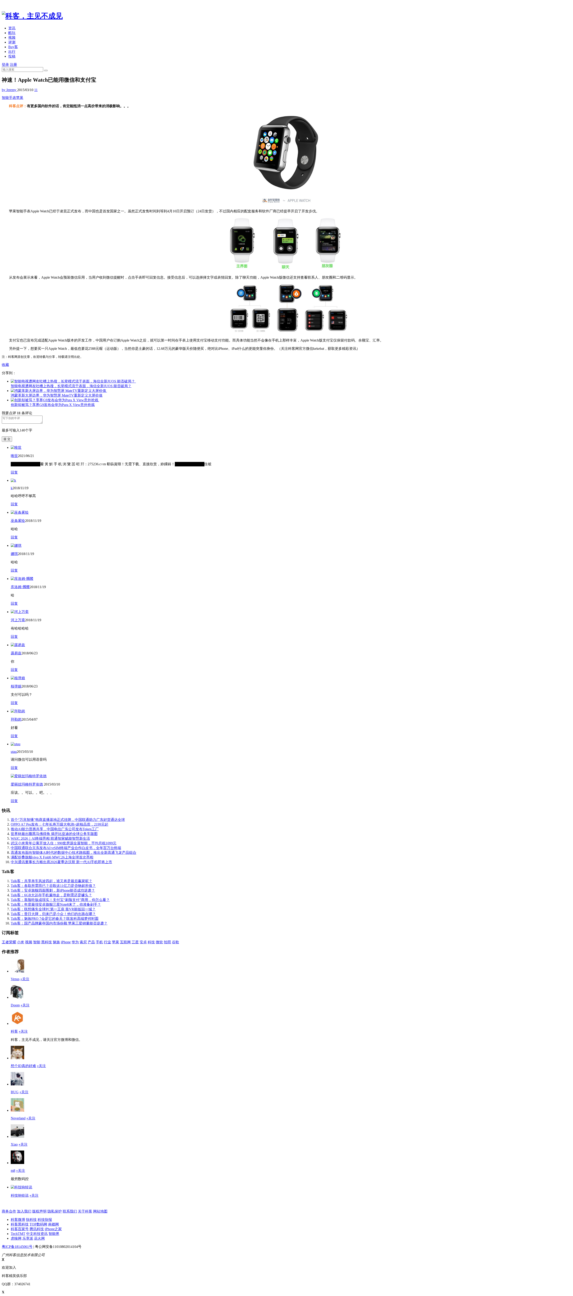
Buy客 (13, 47)
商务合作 (9, 1211)
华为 (75, 942)
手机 (99, 942)
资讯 (11, 28)
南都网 (53, 1224)
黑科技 (46, 942)
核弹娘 (16, 686)
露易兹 (16, 653)
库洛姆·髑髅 (20, 587)
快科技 (31, 1219)
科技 (151, 942)
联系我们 (70, 1211)
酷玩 (11, 33)
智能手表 (9, 98)
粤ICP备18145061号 (17, 1247)
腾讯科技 (37, 1229)
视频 (11, 37)
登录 (5, 64)
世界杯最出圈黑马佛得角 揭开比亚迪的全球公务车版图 (54, 834)
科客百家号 (20, 1229)
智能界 (54, 1234)
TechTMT (18, 1234)
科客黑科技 (20, 1224)
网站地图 (100, 1211)
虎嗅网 (16, 1238)
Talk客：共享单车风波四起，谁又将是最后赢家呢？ (51, 881)
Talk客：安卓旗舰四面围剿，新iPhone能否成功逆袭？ (53, 890)
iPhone (66, 942)
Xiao (14, 1144)
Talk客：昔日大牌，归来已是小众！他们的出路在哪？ (53, 914)
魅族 (56, 942)
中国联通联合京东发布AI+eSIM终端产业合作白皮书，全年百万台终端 (66, 848)
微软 (159, 942)
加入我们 (24, 1211)
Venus (15, 979)
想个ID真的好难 (23, 1066)
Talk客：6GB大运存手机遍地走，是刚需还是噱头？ (51, 895)
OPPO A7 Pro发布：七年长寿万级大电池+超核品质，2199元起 (59, 824)
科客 (14, 1031)
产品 (91, 942)
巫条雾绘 (18, 521)
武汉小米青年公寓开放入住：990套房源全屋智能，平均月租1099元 (63, 843)
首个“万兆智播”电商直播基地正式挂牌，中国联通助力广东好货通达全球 (68, 820)
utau (14, 752)
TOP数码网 (38, 1224)
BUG (15, 1092)
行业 (107, 942)
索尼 (83, 942)
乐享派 (27, 1238)
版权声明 (39, 1211)
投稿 (11, 56)
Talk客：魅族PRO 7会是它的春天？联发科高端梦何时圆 (54, 918)
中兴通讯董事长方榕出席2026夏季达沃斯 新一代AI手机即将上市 (61, 862)
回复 (14, 472)
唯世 (14, 456)
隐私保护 (54, 1211)
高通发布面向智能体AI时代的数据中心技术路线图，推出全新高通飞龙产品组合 (73, 852)
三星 (135, 942)
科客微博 (18, 1219)
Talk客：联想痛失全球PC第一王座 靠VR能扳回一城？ (53, 909)
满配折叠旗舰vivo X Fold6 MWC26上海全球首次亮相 (52, 857)
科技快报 (45, 1219)
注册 (13, 64)
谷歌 (175, 942)
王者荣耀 (9, 942)
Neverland (18, 1118)
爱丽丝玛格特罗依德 (27, 784)
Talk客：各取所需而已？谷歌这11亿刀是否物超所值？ (53, 886)
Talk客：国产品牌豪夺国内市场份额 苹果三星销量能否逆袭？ (59, 923)
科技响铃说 (20, 1195)
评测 (11, 42)
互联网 (125, 942)
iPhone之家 (53, 1229)
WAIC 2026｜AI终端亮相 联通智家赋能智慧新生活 (50, 838)
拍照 (167, 942)
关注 (24, 979)
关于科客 (85, 1211)
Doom (15, 1005)
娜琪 (14, 554)
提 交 (7, 439)
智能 (36, 942)
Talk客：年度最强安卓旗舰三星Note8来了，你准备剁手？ (56, 904)
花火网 (39, 1238)
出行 (11, 51)
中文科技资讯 (37, 1234)
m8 (13, 1170)
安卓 (143, 942)
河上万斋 (18, 620)
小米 (20, 942)
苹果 (19, 98)
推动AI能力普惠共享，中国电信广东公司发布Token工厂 (55, 829)
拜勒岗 (16, 719)
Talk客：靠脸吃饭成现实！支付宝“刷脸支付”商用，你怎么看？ (60, 900)
